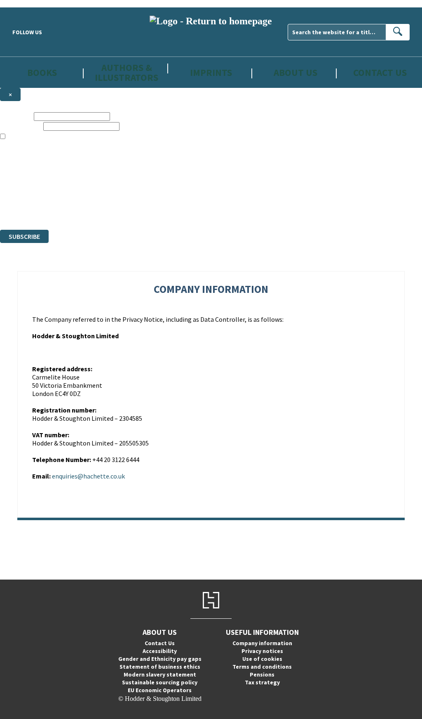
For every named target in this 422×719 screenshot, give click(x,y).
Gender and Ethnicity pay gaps (160, 658)
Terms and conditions (262, 666)
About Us (295, 72)
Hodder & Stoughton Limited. (95, 196)
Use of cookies (262, 658)
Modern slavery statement (160, 674)
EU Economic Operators (160, 690)
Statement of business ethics (160, 666)
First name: (16, 116)
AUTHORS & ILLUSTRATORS (126, 72)
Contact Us (380, 72)
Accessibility (160, 651)
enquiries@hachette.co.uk (88, 476)
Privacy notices (262, 651)
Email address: (21, 126)
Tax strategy (262, 682)
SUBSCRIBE (24, 236)
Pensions (262, 674)
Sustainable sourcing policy (159, 682)
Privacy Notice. (162, 211)
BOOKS (42, 72)
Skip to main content (27, 3)
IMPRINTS (211, 72)
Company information (262, 643)
